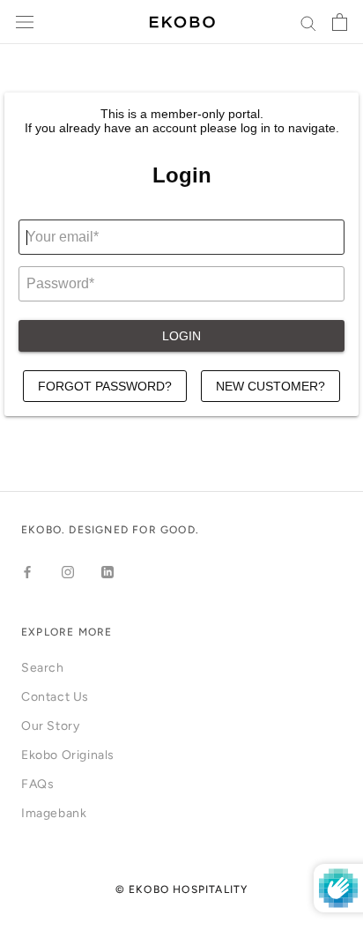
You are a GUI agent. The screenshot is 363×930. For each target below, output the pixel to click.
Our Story (50, 725)
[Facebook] (27, 572)
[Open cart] (339, 22)
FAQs (37, 784)
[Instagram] (68, 572)
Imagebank (53, 813)
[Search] (308, 22)
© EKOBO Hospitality (181, 889)
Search (42, 667)
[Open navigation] (24, 22)
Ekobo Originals (68, 755)
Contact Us (55, 696)
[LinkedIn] (107, 572)
